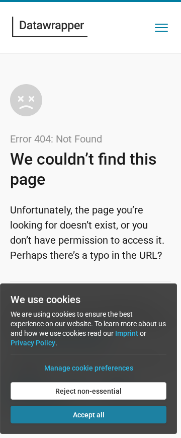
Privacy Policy (33, 343)
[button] (161, 27)
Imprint (126, 333)
